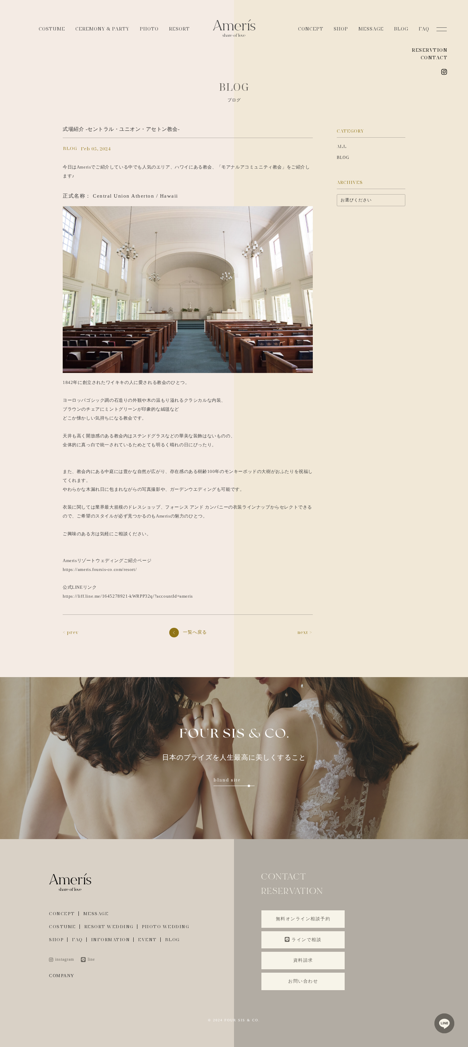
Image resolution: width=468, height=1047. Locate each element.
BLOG (401, 28)
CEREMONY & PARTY (102, 28)
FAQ (424, 28)
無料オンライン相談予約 (303, 918)
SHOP (341, 28)
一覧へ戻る (195, 632)
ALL (342, 146)
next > (304, 632)
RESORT (179, 28)
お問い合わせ (303, 981)
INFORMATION (110, 939)
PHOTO (149, 28)
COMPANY (61, 975)
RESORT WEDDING (109, 926)
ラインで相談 (306, 939)
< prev (71, 632)
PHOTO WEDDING (165, 926)
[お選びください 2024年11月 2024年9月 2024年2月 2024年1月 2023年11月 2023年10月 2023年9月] (371, 200)
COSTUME (52, 28)
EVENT (147, 939)
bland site (227, 780)
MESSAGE (371, 28)
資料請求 (303, 960)
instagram (64, 959)
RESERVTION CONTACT (429, 54)
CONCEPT (310, 28)
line (91, 959)
